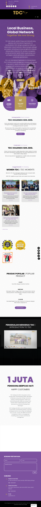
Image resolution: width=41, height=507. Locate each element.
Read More (20, 133)
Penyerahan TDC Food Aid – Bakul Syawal (11, 193)
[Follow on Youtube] (9, 6)
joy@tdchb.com (11, 495)
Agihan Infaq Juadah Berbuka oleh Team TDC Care (10, 218)
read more (11, 200)
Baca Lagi (20, 80)
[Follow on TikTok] (13, 6)
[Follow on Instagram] (11, 6)
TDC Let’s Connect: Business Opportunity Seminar (30, 193)
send (35, 472)
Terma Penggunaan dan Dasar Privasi (11, 503)
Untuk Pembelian (19, 307)
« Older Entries (5, 229)
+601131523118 (15, 1)
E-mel (9, 494)
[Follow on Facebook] (7, 6)
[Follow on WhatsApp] (15, 6)
